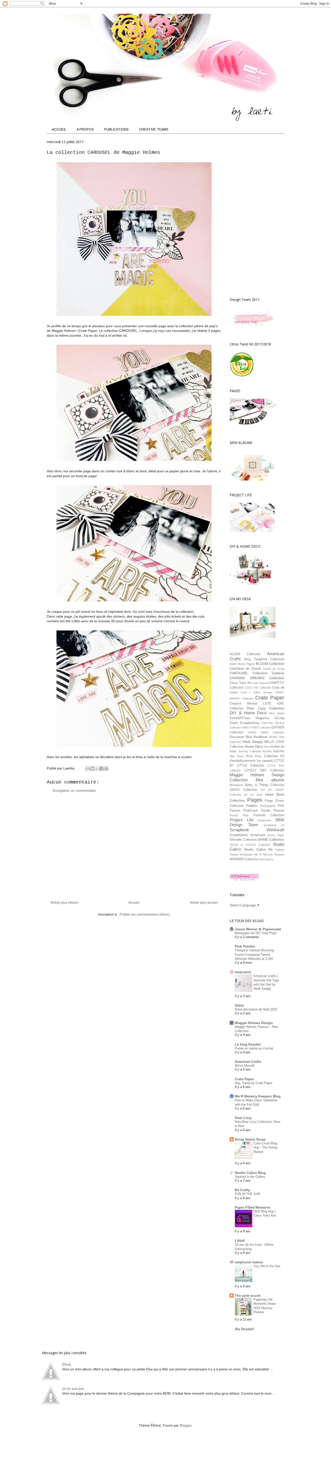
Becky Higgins (246, 663)
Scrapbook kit (273, 825)
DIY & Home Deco (248, 713)
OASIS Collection (243, 790)
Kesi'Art (267, 751)
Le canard (265, 760)
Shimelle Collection (243, 839)
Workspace (266, 859)
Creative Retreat (243, 703)
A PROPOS (85, 129)
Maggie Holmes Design (254, 1023)
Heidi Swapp (252, 742)
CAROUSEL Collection (249, 673)
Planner (279, 810)
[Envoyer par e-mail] (87, 768)
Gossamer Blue (241, 737)
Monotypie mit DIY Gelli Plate (255, 933)
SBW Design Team (257, 822)
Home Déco (254, 746)
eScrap (279, 718)
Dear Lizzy (243, 1118)
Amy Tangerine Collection (264, 659)
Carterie (278, 673)
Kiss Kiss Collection (262, 756)
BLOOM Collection (270, 664)
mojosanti (243, 972)
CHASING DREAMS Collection (257, 678)
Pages (254, 800)
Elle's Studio (276, 713)
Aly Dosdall (244, 1329)
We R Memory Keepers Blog (258, 1096)
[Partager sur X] (97, 768)
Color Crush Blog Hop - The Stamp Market (265, 1147)
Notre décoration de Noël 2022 (256, 1009)
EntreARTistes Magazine (249, 718)
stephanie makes (249, 1262)
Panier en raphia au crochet (254, 1048)
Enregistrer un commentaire (74, 790)
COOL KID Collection (258, 687)
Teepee (234, 854)
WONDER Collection (244, 859)
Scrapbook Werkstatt (257, 830)
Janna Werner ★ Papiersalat (258, 929)
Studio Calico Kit (258, 849)
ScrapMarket (239, 835)
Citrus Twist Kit (240, 683)
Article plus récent (64, 902)
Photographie (268, 805)
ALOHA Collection (245, 654)
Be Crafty (242, 1190)
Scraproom (257, 835)
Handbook (260, 737)
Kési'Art (278, 751)
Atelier (233, 663)
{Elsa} (66, 1364)
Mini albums (270, 780)
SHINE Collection (271, 839)
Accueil (133, 902)
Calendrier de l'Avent (245, 668)
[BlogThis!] (92, 768)
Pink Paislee (245, 946)
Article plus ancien (204, 902)
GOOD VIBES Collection (266, 732)
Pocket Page (239, 815)
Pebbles (252, 805)
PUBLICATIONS (116, 129)
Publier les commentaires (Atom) (145, 914)
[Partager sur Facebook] (101, 768)
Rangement (264, 820)
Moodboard (236, 785)
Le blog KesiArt (247, 1044)
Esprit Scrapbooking (244, 723)
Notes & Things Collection (264, 785)
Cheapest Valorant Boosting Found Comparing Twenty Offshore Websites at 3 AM (254, 954)
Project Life (241, 820)
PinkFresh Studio (257, 810)
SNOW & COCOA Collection (250, 844)
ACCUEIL (59, 129)
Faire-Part (267, 723)
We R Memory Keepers (269, 854)
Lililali (240, 1240)
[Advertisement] (134, 849)
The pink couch (248, 1295)
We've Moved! (245, 1065)
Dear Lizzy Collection (265, 708)
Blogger (185, 1425)
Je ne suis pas (73, 1388)
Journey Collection (249, 751)
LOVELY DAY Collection (264, 770)
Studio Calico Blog (250, 1173)
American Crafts (248, 1061)
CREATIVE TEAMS (153, 129)
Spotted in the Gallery (250, 1177)
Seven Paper (276, 835)
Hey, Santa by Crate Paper (253, 1083)
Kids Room (237, 756)
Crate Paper (269, 698)
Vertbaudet (246, 854)
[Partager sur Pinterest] (106, 768)
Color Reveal (260, 683)
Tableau (279, 849)
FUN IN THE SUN (247, 1194)
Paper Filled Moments (253, 1207)
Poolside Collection (268, 815)
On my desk (253, 794)
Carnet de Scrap (273, 668)
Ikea (266, 746)
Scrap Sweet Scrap (250, 1139)
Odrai (239, 1005)
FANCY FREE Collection (256, 727)
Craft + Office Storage (257, 692)
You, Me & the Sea (266, 1266)
